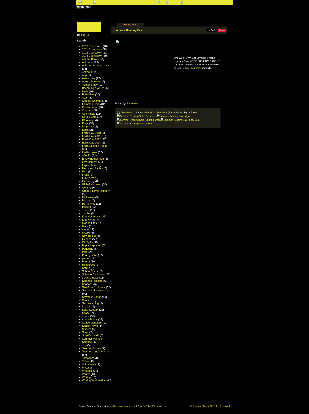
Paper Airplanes (91, 245)
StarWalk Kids (90, 335)
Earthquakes (89, 152)
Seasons (87, 284)
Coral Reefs (89, 116)
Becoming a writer (93, 88)
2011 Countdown (92, 49)
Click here (195, 68)
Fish (84, 171)
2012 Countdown (92, 52)
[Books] (99, 10)
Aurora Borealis (91, 81)
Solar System (90, 309)
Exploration (89, 165)
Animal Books (90, 59)
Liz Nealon (132, 103)
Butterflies (88, 94)
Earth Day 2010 (91, 133)
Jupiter (86, 213)
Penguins (87, 248)
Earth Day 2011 (91, 136)
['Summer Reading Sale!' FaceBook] (180, 119)
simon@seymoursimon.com (121, 406)
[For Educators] (182, 10)
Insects (86, 206)
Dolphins (87, 126)
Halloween (88, 197)
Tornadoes (88, 358)
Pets (85, 251)
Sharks (86, 300)
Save (223, 30)
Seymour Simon (91, 296)
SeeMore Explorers (93, 287)
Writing (86, 377)
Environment (89, 161)
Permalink (162, 112)
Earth (85, 129)
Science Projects (92, 280)
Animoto (87, 71)
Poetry (86, 261)
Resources (88, 264)
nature (86, 232)
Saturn (86, 268)
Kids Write (88, 219)
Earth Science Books (94, 145)
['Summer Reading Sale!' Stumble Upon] (139, 119)
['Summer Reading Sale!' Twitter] (135, 123)
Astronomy (88, 78)
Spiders (86, 329)
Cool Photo (88, 113)
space (85, 316)
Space (86, 313)
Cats (85, 97)
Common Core (90, 104)
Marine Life (88, 223)
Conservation (90, 107)
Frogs (85, 174)
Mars (85, 226)
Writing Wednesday (94, 380)
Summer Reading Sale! (129, 30)
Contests (87, 110)
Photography (89, 255)
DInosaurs (88, 120)
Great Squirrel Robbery (96, 190)
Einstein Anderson (93, 158)
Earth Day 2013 (91, 142)
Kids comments (91, 216)
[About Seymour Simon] (119, 10)
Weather (87, 370)
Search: (128, 3)
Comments (126, 112)
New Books (89, 235)
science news (90, 277)
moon (85, 229)
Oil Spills (87, 242)
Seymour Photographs (95, 290)
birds (85, 91)
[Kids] (162, 10)
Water (85, 367)
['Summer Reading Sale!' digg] (173, 115)
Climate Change (91, 100)
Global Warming (91, 184)
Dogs (85, 123)
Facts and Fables (92, 168)
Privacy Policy (144, 406)
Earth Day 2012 (91, 139)
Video (85, 361)
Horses (86, 200)
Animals (87, 62)
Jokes (85, 210)
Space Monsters (92, 322)
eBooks (149, 112)
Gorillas (86, 187)
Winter (86, 374)
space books (89, 319)
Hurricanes (88, 203)
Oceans (86, 239)
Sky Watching (90, 303)
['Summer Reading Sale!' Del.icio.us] (137, 115)
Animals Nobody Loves (96, 65)
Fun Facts (88, 178)
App (84, 75)
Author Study (90, 84)
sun (84, 345)
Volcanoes (88, 364)
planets (86, 258)
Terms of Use (160, 406)
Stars (85, 332)
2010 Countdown (92, 46)
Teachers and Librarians (96, 351)
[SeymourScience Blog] (143, 10)
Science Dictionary (93, 274)
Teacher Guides (91, 348)
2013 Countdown (92, 55)
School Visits (90, 271)
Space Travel (90, 325)
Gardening (88, 181)
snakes (86, 306)
